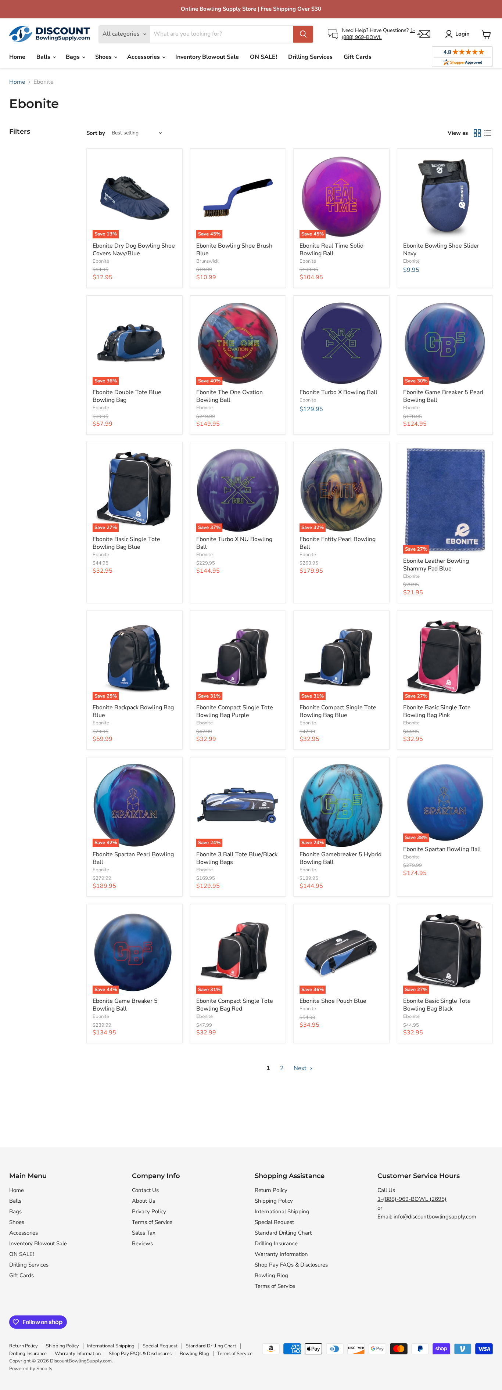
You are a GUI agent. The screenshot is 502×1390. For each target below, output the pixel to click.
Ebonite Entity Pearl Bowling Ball (338, 543)
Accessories (144, 57)
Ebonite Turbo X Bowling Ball (338, 392)
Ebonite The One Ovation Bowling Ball (229, 396)
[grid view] (477, 133)
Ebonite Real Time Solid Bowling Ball (331, 250)
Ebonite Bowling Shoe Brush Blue (234, 250)
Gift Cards (358, 57)
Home (17, 57)
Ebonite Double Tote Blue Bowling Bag (127, 396)
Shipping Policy (274, 1200)
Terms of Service (152, 1222)
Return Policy (271, 1190)
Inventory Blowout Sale (207, 57)
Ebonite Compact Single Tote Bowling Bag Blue (338, 711)
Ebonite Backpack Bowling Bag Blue (133, 711)
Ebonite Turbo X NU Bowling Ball (234, 543)
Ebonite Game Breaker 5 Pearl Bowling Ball (443, 396)
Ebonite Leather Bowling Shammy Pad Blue (436, 565)
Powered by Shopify (31, 1368)
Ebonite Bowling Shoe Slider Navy (441, 250)
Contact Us (145, 1190)
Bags (73, 57)
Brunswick (207, 261)
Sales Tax (143, 1232)
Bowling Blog (271, 1275)
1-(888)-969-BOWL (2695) (412, 1199)
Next (301, 1068)
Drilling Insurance (276, 1243)
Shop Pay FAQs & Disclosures (291, 1264)
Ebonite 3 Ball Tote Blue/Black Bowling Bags (236, 858)
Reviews (142, 1243)
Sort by (95, 133)
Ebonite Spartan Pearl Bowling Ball (133, 858)
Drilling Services (310, 57)
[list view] (488, 133)
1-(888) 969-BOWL (378, 33)
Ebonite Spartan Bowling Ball (442, 849)
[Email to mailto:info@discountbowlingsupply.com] (423, 34)
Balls (44, 57)
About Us (143, 1200)
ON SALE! (263, 57)
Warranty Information (281, 1254)
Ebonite (101, 261)
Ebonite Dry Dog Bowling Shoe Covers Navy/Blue (134, 250)
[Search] (303, 34)
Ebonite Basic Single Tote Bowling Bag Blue (126, 543)
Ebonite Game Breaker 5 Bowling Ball (125, 1005)
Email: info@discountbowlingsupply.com (426, 1216)
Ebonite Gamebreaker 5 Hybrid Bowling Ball (340, 858)
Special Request (274, 1222)
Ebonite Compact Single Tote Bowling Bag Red (234, 1005)
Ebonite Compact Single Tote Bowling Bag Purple (234, 711)
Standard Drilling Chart (283, 1232)
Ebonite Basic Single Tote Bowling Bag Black (437, 1005)
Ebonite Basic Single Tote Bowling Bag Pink (437, 711)
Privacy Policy (149, 1211)
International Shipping (282, 1211)
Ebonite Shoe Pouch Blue (333, 1001)
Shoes (104, 57)
